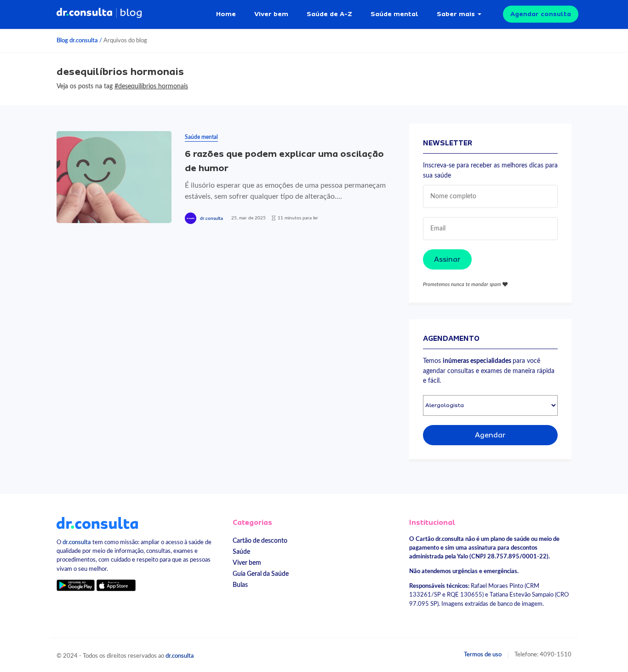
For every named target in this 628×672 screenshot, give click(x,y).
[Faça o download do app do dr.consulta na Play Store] (76, 585)
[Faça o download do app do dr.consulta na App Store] (116, 585)
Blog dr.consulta (77, 40)
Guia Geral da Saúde (261, 573)
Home (226, 13)
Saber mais (456, 13)
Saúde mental (394, 13)
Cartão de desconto (260, 540)
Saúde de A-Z (329, 13)
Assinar (447, 259)
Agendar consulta (540, 13)
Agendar (490, 435)
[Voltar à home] (97, 522)
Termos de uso (483, 654)
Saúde (241, 551)
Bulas (240, 584)
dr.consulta (211, 218)
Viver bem (271, 13)
